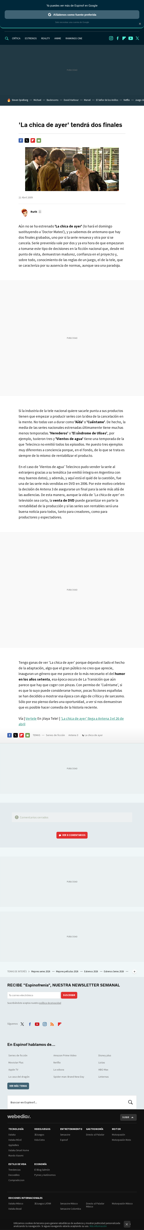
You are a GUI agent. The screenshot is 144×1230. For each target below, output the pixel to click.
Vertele (31, 718)
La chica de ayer (94, 735)
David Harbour (71, 100)
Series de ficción (55, 735)
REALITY (45, 38)
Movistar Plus (15, 1062)
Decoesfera (14, 1175)
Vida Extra (39, 1139)
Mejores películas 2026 (67, 971)
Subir (125, 1117)
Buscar (130, 1102)
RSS (52, 1023)
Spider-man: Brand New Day (68, 1076)
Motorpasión (118, 1134)
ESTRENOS (31, 38)
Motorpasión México (122, 1203)
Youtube (130, 38)
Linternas (103, 1076)
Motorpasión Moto (121, 1139)
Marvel (87, 100)
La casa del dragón (18, 1076)
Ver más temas (18, 1086)
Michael (37, 100)
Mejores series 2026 (41, 971)
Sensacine (65, 1134)
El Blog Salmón (42, 1169)
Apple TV (13, 1069)
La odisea (58, 1069)
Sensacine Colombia (70, 1208)
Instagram (111, 38)
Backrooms (52, 100)
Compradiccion (16, 1180)
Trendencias (14, 1169)
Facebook (117, 38)
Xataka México (15, 1203)
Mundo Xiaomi (15, 1155)
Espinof (64, 1139)
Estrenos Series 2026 (114, 971)
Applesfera (13, 1145)
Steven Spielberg (20, 100)
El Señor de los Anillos (107, 100)
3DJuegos (39, 1134)
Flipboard (124, 38)
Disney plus (104, 1055)
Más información (98, 1226)
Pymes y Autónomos (45, 1175)
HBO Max (103, 1069)
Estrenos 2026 (91, 971)
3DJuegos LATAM (42, 1203)
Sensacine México (69, 1203)
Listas (101, 1062)
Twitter (137, 38)
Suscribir (69, 995)
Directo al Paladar (95, 1134)
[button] (35, 211)
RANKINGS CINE (74, 38)
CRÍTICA (16, 38)
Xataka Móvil (15, 1139)
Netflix (127, 100)
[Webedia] (19, 1116)
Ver (74, 835)
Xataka (12, 1134)
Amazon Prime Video (64, 1055)
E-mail (39, 140)
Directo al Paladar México (95, 1205)
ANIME (57, 38)
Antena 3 (73, 735)
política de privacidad (50, 1003)
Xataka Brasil (15, 1208)
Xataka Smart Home (18, 1150)
